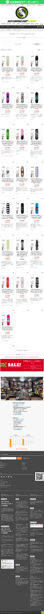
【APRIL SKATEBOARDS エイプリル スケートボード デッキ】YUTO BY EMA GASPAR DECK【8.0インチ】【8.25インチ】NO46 (7, 70)
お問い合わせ (8, 26)
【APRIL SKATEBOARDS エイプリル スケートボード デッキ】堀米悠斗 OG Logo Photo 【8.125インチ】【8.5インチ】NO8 (36, 291)
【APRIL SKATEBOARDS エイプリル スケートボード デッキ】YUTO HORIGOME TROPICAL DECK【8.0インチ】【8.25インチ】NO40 (22, 106)
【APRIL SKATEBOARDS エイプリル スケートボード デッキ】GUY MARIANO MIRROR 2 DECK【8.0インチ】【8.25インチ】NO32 (36, 143)
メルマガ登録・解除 (21, 26)
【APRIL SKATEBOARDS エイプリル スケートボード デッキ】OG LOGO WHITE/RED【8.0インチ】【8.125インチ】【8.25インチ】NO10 (22, 291)
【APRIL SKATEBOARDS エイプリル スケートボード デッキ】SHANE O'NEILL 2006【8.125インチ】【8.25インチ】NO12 (36, 253)
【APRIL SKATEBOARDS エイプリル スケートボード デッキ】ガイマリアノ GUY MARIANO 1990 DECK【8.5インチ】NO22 (7, 217)
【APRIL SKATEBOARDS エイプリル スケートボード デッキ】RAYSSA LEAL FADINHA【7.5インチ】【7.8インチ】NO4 (7, 329)
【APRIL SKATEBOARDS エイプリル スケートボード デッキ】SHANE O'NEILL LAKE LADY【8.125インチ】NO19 (36, 217)
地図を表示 (19, 414)
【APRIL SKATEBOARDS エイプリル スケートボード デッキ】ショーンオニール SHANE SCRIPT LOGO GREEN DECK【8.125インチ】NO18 (7, 253)
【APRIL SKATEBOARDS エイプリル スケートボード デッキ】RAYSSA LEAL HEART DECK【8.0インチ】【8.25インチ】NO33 (22, 143)
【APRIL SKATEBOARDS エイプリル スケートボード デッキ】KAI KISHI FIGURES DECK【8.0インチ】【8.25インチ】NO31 (7, 180)
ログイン (35, 4)
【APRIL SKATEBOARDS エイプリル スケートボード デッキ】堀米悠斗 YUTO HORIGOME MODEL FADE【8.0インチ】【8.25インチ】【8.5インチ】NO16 (22, 254)
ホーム (24, 4)
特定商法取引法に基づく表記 (5, 485)
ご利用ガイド (3, 26)
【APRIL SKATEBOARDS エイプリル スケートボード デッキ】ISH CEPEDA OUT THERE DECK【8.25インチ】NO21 (22, 217)
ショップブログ (13, 26)
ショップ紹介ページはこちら (18, 404)
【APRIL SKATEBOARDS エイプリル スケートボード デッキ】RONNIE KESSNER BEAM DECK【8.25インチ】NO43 (36, 70)
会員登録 (41, 4)
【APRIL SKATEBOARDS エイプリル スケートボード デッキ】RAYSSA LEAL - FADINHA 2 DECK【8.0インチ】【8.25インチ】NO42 (7, 106)
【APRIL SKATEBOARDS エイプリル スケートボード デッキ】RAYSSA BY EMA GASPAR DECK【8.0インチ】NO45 (22, 69)
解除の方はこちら (26, 458)
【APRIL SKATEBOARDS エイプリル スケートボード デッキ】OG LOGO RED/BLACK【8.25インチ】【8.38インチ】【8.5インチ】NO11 (7, 291)
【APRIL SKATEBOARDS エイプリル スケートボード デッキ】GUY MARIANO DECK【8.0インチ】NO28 (22, 180)
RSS (1, 483)
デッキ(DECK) (8, 29)
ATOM (3, 483)
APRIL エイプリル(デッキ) (17, 29)
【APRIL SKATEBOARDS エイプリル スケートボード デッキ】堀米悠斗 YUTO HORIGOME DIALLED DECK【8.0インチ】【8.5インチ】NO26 (36, 180)
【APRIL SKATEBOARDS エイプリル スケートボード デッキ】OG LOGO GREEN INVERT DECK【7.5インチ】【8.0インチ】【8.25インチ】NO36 (7, 143)
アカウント (29, 4)
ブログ (1, 480)
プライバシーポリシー (4, 487)
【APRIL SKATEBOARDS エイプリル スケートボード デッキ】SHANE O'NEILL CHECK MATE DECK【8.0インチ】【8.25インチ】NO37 (36, 106)
